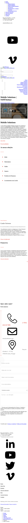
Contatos (2, 497)
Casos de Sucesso (4, 494)
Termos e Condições (12, 423)
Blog (2, 492)
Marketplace (7, 161)
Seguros (6, 171)
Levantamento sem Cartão (11, 180)
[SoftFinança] (6, 66)
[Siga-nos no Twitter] (10, 466)
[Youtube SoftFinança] (10, 455)
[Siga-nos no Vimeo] (10, 477)
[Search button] (1, 69)
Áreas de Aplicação (5, 490)
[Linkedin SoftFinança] (10, 444)
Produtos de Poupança (10, 175)
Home (2, 102)
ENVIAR (3, 417)
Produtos (2, 488)
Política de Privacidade (21, 423)
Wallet (6, 166)
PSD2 (5, 157)
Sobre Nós (3, 486)
